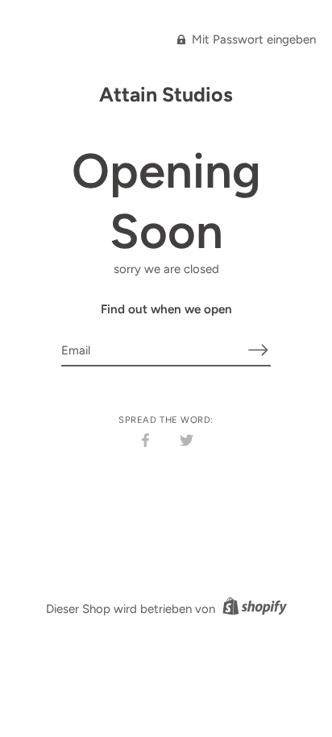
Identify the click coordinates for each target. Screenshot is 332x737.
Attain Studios (166, 94)
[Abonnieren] (258, 350)
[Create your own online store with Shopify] (252, 609)
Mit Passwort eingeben (252, 39)
